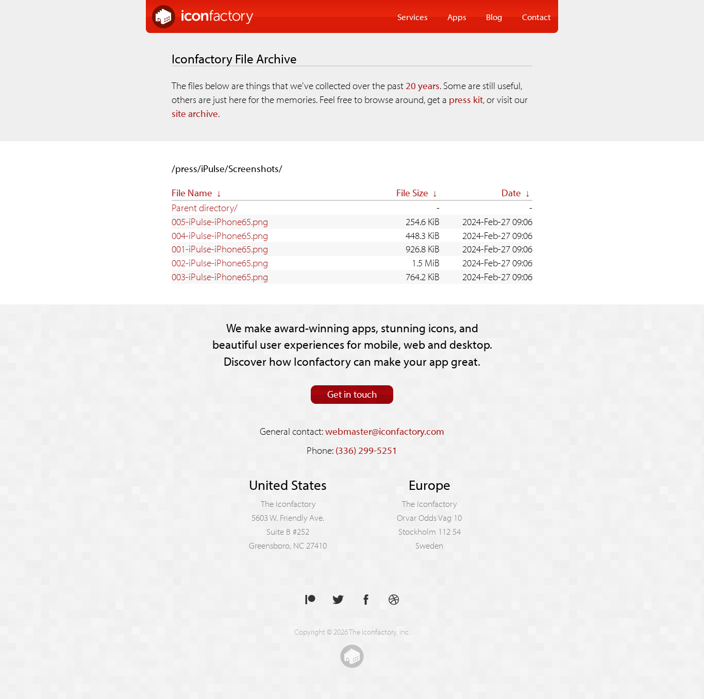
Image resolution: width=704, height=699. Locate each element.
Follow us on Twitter (338, 600)
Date (511, 192)
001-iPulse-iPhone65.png (220, 249)
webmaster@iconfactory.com (384, 431)
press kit (466, 99)
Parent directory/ (205, 207)
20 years (423, 85)
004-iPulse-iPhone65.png (220, 235)
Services (412, 16)
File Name (192, 192)
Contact (536, 16)
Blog (494, 16)
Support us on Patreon (310, 600)
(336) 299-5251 (366, 450)
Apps (456, 16)
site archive (195, 113)
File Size (412, 192)
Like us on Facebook (366, 600)
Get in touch (352, 394)
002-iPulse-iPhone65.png (220, 263)
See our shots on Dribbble (394, 600)
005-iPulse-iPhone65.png (220, 221)
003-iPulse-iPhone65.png (220, 276)
